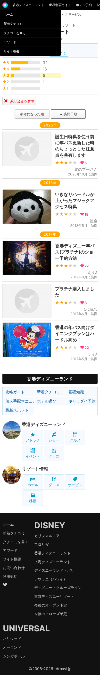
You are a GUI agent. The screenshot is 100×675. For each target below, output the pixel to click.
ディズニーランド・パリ (54, 570)
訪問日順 (70, 114)
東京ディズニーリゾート (54, 596)
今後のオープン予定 (50, 605)
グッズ (54, 456)
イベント (32, 456)
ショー (54, 440)
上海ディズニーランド (52, 561)
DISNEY (49, 525)
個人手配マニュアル (19, 401)
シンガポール (14, 656)
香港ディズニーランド (28, 5)
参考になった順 (32, 114)
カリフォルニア (47, 535)
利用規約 (10, 576)
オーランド (12, 647)
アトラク (32, 440)
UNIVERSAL (26, 628)
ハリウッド (12, 638)
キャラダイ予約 (82, 401)
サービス (75, 484)
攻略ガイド (15, 391)
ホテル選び (46, 401)
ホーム (8, 14)
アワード (10, 42)
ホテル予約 (84, 5)
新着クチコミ (13, 24)
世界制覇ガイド (60, 5)
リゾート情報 (35, 469)
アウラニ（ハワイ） (50, 579)
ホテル (32, 484)
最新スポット (17, 410)
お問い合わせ (14, 567)
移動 (32, 501)
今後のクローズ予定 (50, 613)
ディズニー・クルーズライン (58, 587)
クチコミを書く (15, 33)
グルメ (75, 440)
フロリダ (41, 544)
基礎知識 (76, 391)
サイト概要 (11, 51)
